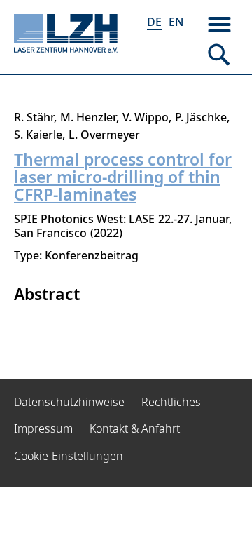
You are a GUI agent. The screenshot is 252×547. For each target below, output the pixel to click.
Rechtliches (171, 402)
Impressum (43, 428)
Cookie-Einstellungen (68, 456)
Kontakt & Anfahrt (135, 428)
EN (176, 21)
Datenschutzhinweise (69, 402)
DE (154, 21)
